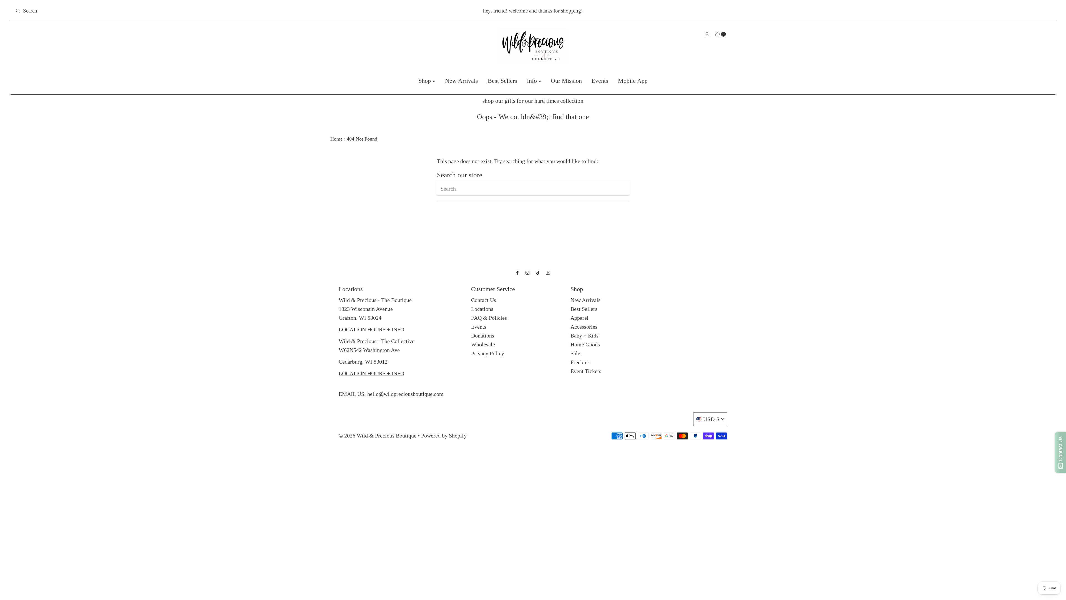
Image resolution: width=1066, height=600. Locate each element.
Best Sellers (502, 80)
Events (600, 80)
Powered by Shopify (444, 435)
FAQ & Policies (489, 318)
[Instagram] (527, 272)
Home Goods (585, 344)
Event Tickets (585, 371)
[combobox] (185, 10)
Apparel (579, 318)
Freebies (580, 362)
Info (533, 80)
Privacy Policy (487, 353)
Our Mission (566, 80)
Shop (425, 80)
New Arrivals (461, 80)
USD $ (711, 419)
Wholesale (483, 344)
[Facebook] (517, 272)
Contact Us (483, 300)
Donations (482, 335)
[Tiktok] (537, 272)
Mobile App (633, 80)
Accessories (583, 327)
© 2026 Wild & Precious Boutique (377, 435)
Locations (482, 309)
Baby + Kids (584, 335)
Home (336, 139)
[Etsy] (548, 272)
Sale (575, 353)
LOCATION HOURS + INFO (371, 329)
